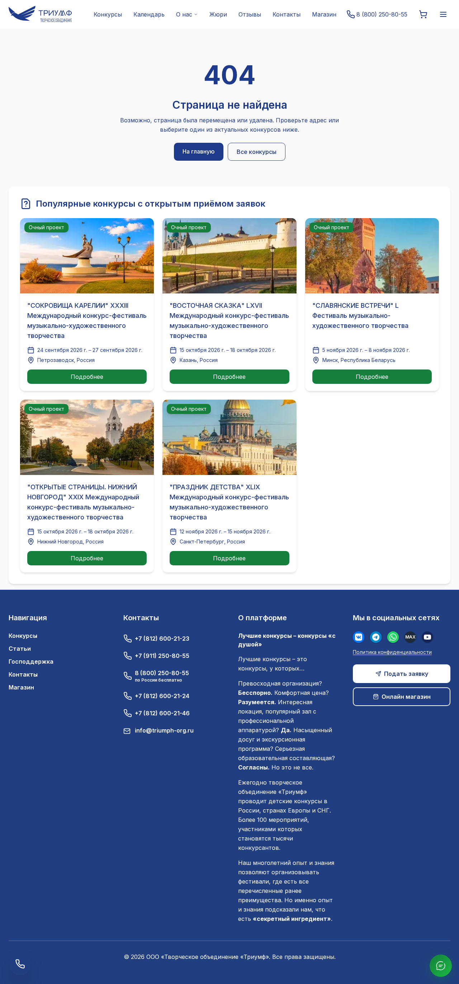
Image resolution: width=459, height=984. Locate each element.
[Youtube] (427, 637)
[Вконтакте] (358, 637)
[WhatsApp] (393, 637)
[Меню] (443, 14)
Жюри (218, 14)
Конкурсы (108, 14)
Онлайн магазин (406, 696)
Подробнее (87, 376)
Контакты (287, 14)
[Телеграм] (376, 637)
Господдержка (31, 661)
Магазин (324, 14)
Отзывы (249, 14)
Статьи (20, 648)
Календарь (149, 14)
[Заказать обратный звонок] (20, 963)
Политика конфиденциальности (392, 652)
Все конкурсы (256, 151)
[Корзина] (423, 14)
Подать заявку (406, 673)
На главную (199, 151)
